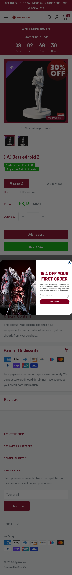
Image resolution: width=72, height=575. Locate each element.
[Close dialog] (69, 262)
